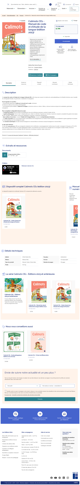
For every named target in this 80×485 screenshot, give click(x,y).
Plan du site (8, 483)
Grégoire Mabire (38, 67)
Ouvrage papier (60, 26)
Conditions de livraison (46, 440)
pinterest (59, 478)
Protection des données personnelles (38, 483)
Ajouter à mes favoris (63, 20)
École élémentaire (11, 15)
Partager (75, 20)
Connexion (68, 4)
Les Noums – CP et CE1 (27, 439)
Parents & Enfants (54, 9)
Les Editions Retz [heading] (7, 432)
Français (21, 15)
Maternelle (10, 8)
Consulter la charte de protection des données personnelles (26, 395)
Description (9, 83)
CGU (17, 483)
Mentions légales (24, 483)
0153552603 (68, 446)
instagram (68, 478)
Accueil (4, 15)
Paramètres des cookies (54, 483)
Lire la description (34, 59)
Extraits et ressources (23, 83)
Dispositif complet (39, 83)
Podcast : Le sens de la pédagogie (10, 457)
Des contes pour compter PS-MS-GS (30, 447)
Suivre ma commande (46, 443)
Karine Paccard (38, 65)
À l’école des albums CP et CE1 (29, 467)
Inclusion (32, 8)
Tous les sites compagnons (28, 470)
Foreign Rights (5, 455)
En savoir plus (8, 395)
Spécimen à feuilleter (36, 75)
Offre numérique (73, 9)
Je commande (66, 41)
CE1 (17, 15)
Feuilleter (23, 20)
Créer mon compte (45, 436)
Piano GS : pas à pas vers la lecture (30, 465)
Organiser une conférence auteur (10, 446)
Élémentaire (21, 8)
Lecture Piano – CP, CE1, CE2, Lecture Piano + (28, 461)
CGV (13, 483)
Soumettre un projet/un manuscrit (10, 452)
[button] (13, 38)
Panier (77, 4)
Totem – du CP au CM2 (27, 444)
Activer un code (59, 4)
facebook (51, 478)
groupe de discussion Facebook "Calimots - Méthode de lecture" (23, 135)
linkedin (63, 478)
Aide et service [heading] (45, 432)
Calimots (36, 69)
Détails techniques (70, 83)
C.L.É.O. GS (24, 456)
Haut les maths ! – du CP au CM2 (30, 442)
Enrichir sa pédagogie (42, 9)
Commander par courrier (47, 438)
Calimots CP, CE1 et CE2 (27, 458)
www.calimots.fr (11, 126)
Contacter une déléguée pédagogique (8, 449)
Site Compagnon (52, 75)
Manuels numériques (55, 83)
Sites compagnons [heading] (27, 432)
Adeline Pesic (31, 65)
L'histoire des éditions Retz (8, 443)
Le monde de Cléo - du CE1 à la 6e (30, 449)
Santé (63, 8)
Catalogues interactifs (46, 445)
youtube (55, 478)
